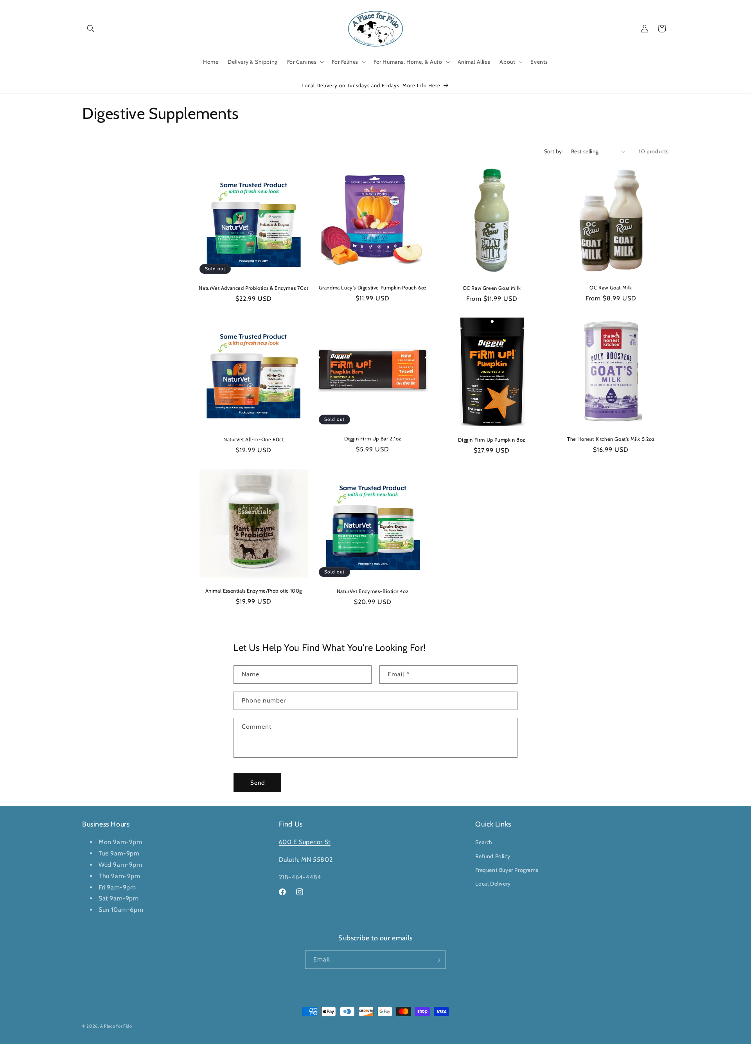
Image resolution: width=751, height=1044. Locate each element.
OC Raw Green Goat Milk (492, 288)
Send (257, 782)
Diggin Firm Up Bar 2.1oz (372, 438)
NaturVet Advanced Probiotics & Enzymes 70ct (253, 288)
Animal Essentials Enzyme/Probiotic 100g (253, 591)
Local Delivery (492, 883)
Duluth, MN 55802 (306, 859)
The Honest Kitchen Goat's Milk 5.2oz (611, 439)
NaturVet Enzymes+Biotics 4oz (373, 591)
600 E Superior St (305, 842)
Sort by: (553, 151)
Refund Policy (492, 856)
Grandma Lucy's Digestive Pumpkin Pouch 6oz (373, 287)
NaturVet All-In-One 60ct (253, 439)
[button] (90, 28)
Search (483, 842)
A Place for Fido (116, 1026)
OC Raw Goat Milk (610, 287)
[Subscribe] (437, 960)
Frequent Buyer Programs (506, 869)
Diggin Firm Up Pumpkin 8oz (491, 440)
